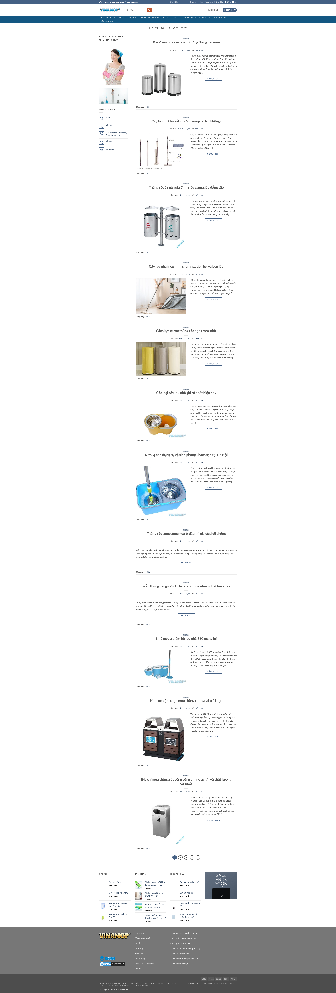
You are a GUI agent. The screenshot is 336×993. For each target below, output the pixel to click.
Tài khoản (192, 2)
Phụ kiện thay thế (171, 18)
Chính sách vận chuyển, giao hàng (185, 948)
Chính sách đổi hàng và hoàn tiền (185, 958)
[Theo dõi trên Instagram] (228, 2)
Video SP (139, 953)
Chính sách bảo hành (179, 953)
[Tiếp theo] (198, 857)
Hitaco (109, 117)
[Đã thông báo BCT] (107, 958)
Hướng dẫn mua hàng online (183, 938)
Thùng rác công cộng (194, 18)
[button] (213, 10)
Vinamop (110, 125)
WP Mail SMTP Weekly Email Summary (116, 133)
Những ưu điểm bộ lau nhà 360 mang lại (186, 639)
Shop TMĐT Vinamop (144, 963)
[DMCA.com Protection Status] (112, 964)
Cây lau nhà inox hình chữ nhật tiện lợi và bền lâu (186, 266)
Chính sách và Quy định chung (183, 933)
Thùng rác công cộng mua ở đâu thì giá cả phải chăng (186, 534)
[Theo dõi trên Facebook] (225, 2)
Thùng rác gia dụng (150, 18)
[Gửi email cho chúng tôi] (233, 2)
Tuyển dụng (140, 958)
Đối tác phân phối (142, 938)
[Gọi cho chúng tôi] (235, 2)
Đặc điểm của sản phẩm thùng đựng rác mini (186, 42)
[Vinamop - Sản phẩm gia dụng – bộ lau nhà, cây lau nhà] (110, 10)
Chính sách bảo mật (179, 963)
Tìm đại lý (139, 948)
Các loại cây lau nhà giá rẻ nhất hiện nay (186, 393)
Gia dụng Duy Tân (217, 18)
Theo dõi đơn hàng (206, 2)
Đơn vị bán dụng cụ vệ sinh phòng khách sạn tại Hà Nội (186, 455)
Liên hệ (138, 968)
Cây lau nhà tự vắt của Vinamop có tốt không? (186, 121)
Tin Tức (183, 2)
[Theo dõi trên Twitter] (230, 2)
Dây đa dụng (107, 21)
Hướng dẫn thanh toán (180, 943)
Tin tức (186, 38)
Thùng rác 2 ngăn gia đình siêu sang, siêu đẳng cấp (186, 187)
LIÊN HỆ (219, 2)
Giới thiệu (174, 2)
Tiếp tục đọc (213, 79)
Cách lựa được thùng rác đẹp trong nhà (186, 331)
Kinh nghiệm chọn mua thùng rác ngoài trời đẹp (186, 701)
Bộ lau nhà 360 (108, 18)
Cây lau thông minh (127, 18)
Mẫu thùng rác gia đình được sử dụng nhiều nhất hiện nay (186, 586)
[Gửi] (149, 10)
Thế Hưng (199, 50)
